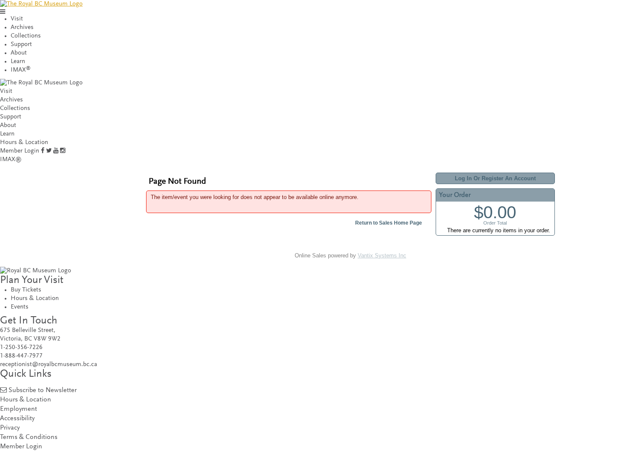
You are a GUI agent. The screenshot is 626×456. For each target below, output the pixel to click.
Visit (17, 19)
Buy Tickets (26, 290)
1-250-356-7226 (21, 347)
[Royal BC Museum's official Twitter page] (49, 151)
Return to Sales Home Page (388, 223)
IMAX (21, 70)
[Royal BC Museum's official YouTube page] (55, 151)
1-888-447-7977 (21, 356)
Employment (18, 409)
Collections (26, 36)
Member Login (19, 151)
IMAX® (11, 159)
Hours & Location (24, 142)
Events (20, 307)
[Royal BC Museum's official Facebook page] (42, 151)
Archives (22, 27)
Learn (18, 61)
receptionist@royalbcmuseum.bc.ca (48, 364)
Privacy (10, 428)
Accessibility (17, 419)
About (19, 53)
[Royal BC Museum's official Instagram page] (62, 151)
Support (21, 44)
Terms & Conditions (28, 437)
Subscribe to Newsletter (43, 390)
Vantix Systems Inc (382, 255)
